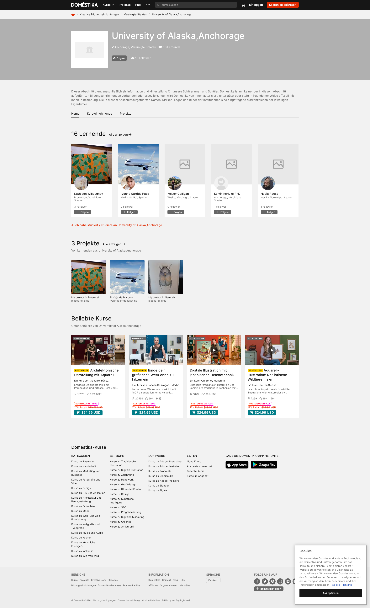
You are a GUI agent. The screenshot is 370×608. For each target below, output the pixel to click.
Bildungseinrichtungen (83, 585)
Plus (138, 5)
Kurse (74, 580)
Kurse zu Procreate (160, 471)
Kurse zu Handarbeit (83, 466)
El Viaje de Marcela (121, 297)
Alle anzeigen (119, 134)
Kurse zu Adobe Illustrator (164, 466)
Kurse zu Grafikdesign (123, 484)
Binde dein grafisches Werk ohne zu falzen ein (153, 374)
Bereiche (117, 456)
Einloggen (256, 5)
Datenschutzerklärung (129, 600)
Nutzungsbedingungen (104, 600)
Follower (80, 206)
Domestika (154, 580)
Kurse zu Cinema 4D (160, 475)
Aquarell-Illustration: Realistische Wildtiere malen (267, 374)
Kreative (113, 580)
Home (75, 113)
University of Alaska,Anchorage (178, 35)
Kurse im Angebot (198, 475)
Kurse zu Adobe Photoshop (165, 461)
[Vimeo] (288, 581)
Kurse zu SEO (118, 507)
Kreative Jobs (98, 580)
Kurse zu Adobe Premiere (163, 480)
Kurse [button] (107, 5)
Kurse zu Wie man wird (85, 555)
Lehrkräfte (184, 585)
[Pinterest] (272, 581)
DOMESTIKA (84, 5)
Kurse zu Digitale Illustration (126, 469)
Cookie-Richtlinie (151, 600)
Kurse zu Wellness (82, 551)
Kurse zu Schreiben (83, 506)
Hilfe (182, 580)
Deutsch (213, 580)
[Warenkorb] (243, 5)
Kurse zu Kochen (81, 537)
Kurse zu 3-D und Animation (88, 492)
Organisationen (168, 585)
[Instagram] (280, 581)
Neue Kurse (194, 461)
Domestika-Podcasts (109, 585)
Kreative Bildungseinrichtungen (99, 14)
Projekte (125, 5)
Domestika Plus (131, 585)
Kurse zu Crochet (120, 521)
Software (156, 456)
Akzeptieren (331, 593)
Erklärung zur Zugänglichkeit (176, 600)
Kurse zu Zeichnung (122, 474)
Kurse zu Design (81, 488)
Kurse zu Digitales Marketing (127, 516)
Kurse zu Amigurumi (122, 526)
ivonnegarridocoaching (123, 300)
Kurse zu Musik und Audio (87, 532)
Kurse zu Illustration (83, 461)
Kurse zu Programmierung (125, 512)
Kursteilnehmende (99, 113)
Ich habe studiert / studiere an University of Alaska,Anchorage (118, 225)
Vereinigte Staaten (135, 14)
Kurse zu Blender (158, 485)
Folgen (120, 58)
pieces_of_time (80, 300)
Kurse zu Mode (80, 510)
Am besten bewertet (199, 466)
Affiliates (153, 585)
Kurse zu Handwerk (122, 479)
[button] (148, 5)
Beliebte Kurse (195, 471)
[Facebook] (257, 581)
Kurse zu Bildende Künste (125, 489)
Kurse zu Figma (157, 490)
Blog (175, 580)
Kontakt (166, 580)
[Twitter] (265, 581)
